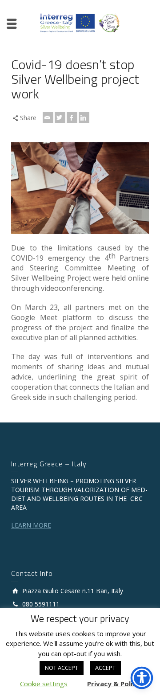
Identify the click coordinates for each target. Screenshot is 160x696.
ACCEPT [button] (105, 668)
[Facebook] (72, 117)
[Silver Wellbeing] (80, 22)
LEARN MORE (31, 525)
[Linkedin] (84, 117)
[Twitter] (60, 117)
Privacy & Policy (113, 683)
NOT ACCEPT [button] (61, 668)
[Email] (48, 117)
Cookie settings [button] (44, 683)
